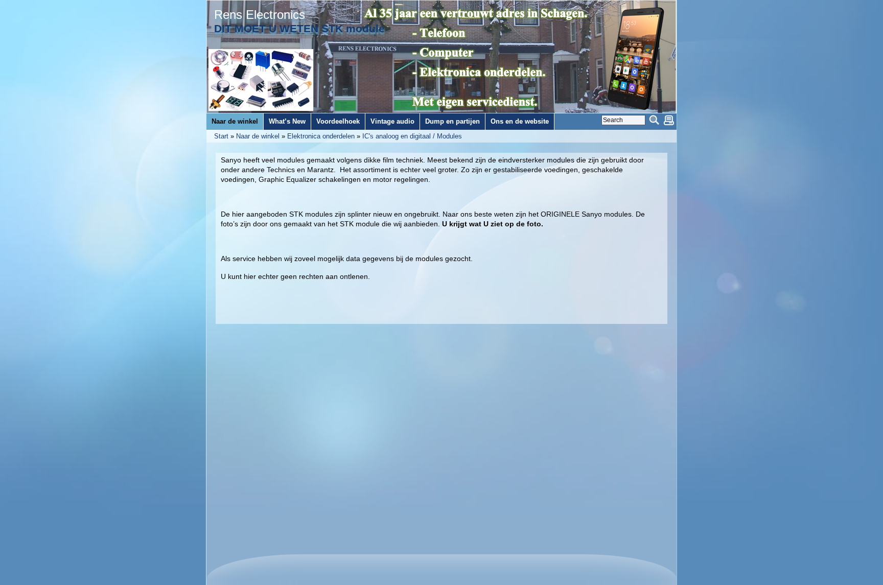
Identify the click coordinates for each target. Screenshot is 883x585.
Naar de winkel (258, 136)
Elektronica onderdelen (321, 136)
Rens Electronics (259, 14)
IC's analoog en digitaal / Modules (412, 136)
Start (221, 136)
